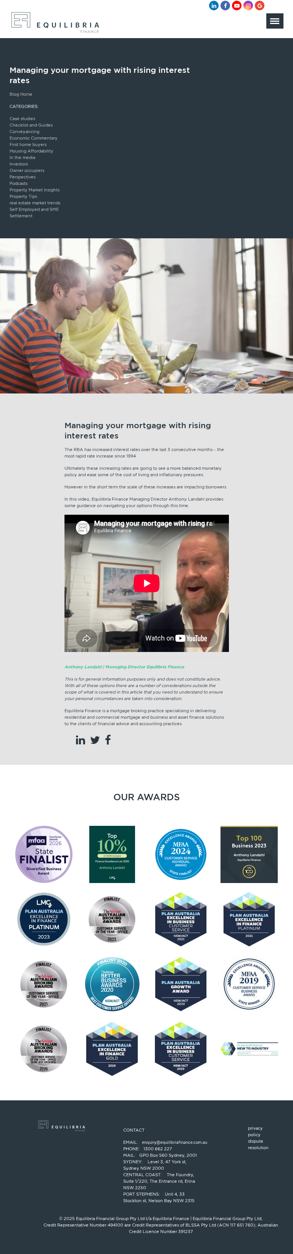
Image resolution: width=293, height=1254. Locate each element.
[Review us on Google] (259, 5)
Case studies (22, 118)
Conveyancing (24, 131)
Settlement (21, 215)
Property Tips (23, 196)
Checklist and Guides (31, 125)
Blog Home (21, 94)
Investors (19, 164)
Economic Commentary (34, 138)
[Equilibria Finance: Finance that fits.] (54, 24)
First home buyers (28, 144)
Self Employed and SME (34, 209)
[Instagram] (248, 5)
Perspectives (22, 177)
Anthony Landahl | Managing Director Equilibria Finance (124, 667)
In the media (22, 157)
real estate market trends (35, 203)
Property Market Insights (35, 190)
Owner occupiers (27, 170)
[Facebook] (225, 5)
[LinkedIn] (214, 5)
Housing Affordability (31, 151)
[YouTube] (236, 5)
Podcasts (18, 183)
